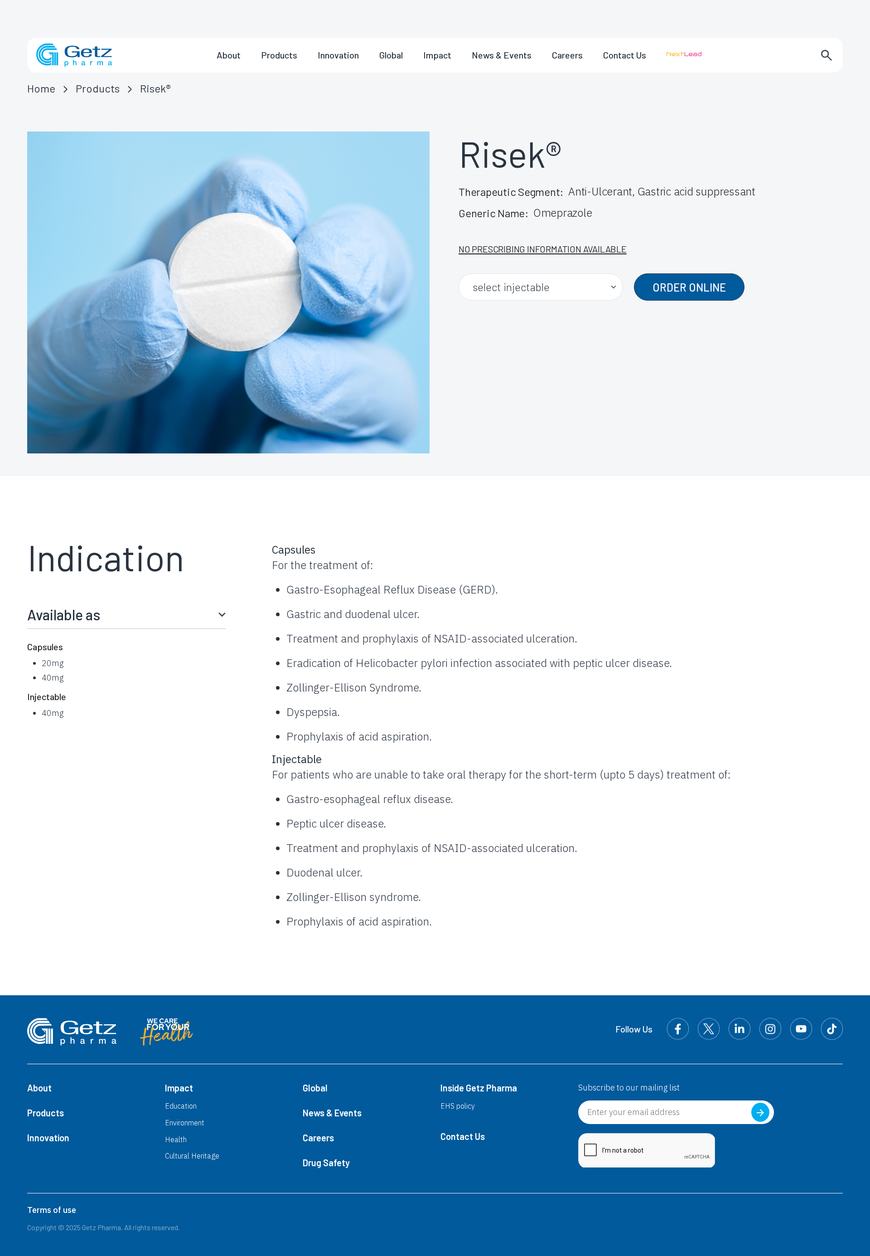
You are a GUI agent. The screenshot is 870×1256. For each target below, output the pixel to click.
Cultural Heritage (192, 1155)
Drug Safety (326, 1162)
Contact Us (624, 54)
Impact (437, 54)
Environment (184, 1122)
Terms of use (51, 1210)
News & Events (502, 54)
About (229, 54)
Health (176, 1139)
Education (181, 1105)
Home (41, 88)
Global (391, 54)
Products (279, 54)
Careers (567, 54)
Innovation (338, 54)
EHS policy (457, 1105)
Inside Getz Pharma (478, 1087)
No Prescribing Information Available (543, 248)
